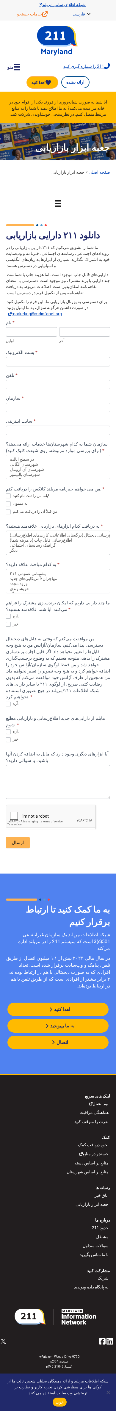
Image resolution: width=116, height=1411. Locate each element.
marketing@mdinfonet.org (37, 313)
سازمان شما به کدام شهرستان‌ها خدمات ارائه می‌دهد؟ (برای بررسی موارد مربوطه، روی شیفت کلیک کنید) (57, 447)
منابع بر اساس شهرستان (88, 1171)
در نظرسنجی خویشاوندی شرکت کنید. (42, 114)
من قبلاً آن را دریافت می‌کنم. (35, 511)
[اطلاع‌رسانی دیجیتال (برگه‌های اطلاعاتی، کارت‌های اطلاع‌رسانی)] (58, 535)
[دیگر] (58, 550)
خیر (15, 624)
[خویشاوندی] (58, 588)
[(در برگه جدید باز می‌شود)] (58, 1316)
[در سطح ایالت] (58, 459)
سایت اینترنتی (21, 421)
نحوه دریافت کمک (93, 1144)
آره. (15, 616)
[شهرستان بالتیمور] (58, 474)
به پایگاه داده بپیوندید (91, 1287)
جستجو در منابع (96, 1153)
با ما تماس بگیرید (94, 1254)
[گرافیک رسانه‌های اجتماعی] (58, 545)
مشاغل (102, 1236)
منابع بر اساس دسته (91, 1163)
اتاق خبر (102, 1195)
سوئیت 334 (60, 1361)
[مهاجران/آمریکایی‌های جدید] (58, 578)
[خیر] (109, 1392)
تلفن (12, 375)
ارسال (18, 842)
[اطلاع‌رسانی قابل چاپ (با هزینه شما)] (58, 540)
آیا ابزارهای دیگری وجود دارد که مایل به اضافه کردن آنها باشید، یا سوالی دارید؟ (57, 757)
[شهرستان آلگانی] (58, 464)
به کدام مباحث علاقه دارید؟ (32, 564)
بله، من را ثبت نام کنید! (30, 495)
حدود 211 (100, 1227)
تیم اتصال (101, 1103)
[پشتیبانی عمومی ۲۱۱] (58, 573)
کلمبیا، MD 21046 (60, 1366)
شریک (103, 1278)
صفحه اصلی (99, 172)
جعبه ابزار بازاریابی (92, 1204)
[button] (88, 14)
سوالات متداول (96, 1245)
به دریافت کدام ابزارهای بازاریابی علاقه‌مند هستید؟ (54, 526)
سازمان (15, 398)
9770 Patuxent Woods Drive (60, 1356)
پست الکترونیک (21, 352)
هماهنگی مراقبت (94, 1112)
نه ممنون (20, 503)
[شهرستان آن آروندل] (58, 469)
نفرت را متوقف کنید (91, 1121)
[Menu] (58, 203)
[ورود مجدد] (58, 583)
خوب (60, 1402)
